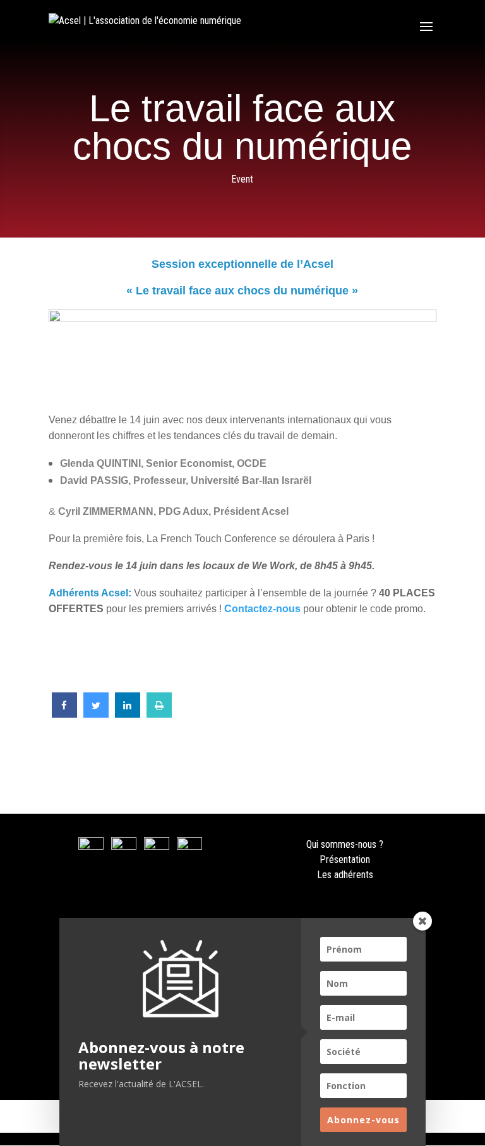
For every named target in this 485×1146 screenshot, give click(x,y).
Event (242, 179)
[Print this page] (159, 714)
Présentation (345, 859)
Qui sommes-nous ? (344, 844)
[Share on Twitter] (96, 714)
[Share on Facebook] (64, 714)
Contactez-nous (263, 608)
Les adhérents (345, 875)
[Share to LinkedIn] (127, 714)
